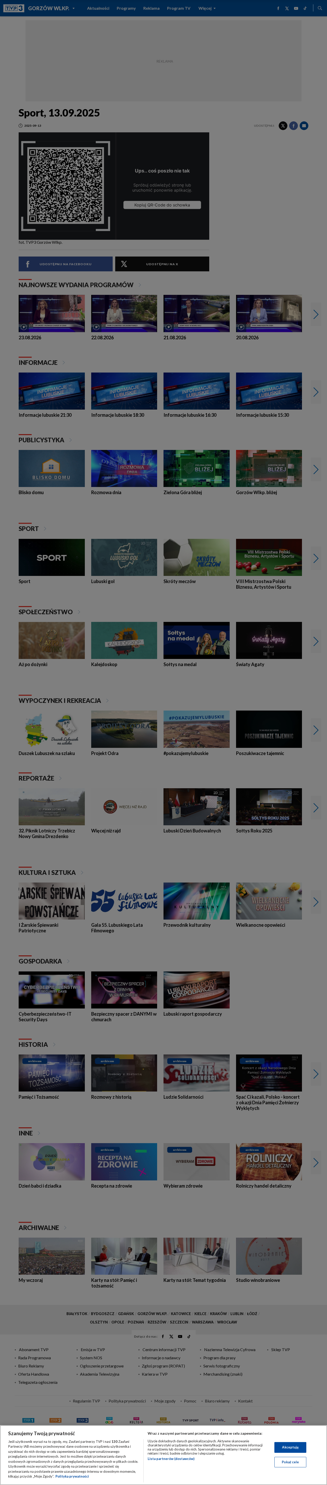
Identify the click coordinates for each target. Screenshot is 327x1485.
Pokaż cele (290, 1462)
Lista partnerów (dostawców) (171, 1459)
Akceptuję (290, 1447)
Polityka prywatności (72, 1476)
